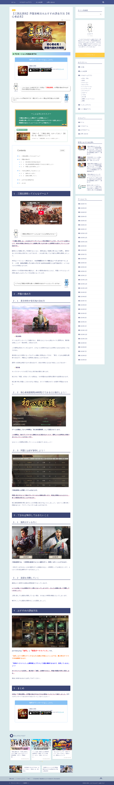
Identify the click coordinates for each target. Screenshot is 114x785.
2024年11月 (83, 284)
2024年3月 (83, 317)
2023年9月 (83, 343)
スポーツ (84, 92)
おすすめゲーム (85, 130)
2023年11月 (83, 334)
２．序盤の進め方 (24, 159)
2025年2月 (83, 271)
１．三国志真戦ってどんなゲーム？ (29, 156)
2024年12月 (83, 279)
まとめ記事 (39, 2)
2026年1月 (83, 229)
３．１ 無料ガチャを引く (28, 173)
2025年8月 (83, 250)
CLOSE (62, 150)
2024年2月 (83, 322)
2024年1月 (83, 326)
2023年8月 (83, 347)
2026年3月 (83, 220)
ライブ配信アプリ (85, 109)
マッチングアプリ (85, 105)
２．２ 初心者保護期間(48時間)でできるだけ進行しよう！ (37, 164)
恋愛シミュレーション (88, 98)
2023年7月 (83, 351)
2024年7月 (83, 301)
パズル (84, 94)
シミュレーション (87, 86)
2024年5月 (83, 309)
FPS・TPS (85, 78)
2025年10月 (83, 241)
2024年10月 (83, 288)
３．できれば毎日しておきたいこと (29, 170)
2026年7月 (83, 204)
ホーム (14, 2)
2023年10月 (83, 338)
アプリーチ (61, 69)
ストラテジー (86, 90)
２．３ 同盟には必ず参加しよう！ (31, 166)
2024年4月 (83, 313)
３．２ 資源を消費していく (29, 175)
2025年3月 (83, 267)
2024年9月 (83, 292)
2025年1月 (83, 275)
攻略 (83, 100)
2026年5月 (83, 212)
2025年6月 (83, 258)
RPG (14, 10)
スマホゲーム (84, 126)
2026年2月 (83, 225)
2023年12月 (83, 330)
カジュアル (85, 84)
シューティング (86, 88)
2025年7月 (83, 254)
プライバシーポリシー (16, 783)
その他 (82, 67)
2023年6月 (83, 355)
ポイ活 (84, 96)
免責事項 (25, 783)
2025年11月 (83, 237)
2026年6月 (83, 208)
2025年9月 (83, 246)
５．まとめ (22, 183)
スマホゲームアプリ (26, 2)
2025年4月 (83, 263)
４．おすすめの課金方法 (26, 180)
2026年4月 (83, 216)
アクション (85, 82)
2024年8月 (83, 296)
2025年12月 (83, 233)
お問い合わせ (51, 2)
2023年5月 (83, 359)
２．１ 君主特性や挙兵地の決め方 (31, 162)
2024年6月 (83, 305)
